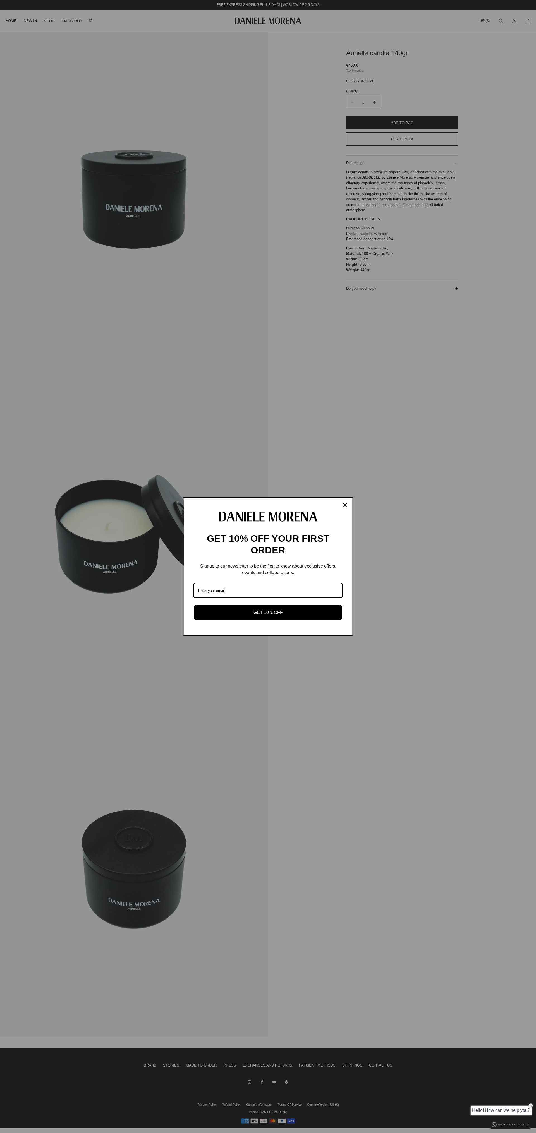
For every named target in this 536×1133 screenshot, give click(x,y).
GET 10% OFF (268, 612)
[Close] (345, 505)
